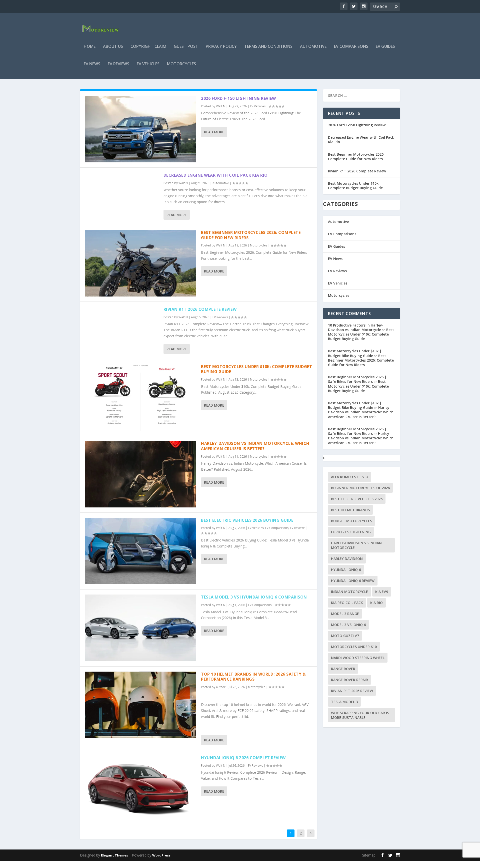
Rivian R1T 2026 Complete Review (200, 309)
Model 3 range (345, 613)
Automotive (313, 46)
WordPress (161, 855)
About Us (113, 46)
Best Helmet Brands (350, 509)
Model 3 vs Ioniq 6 (348, 624)
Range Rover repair (349, 679)
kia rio (376, 602)
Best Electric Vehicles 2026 (356, 498)
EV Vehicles (148, 64)
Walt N (220, 106)
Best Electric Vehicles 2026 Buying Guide (247, 520)
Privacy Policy (221, 46)
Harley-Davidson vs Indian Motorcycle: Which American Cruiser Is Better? (255, 446)
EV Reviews (118, 64)
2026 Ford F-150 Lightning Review (238, 98)
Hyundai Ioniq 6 (346, 569)
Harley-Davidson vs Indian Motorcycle (356, 545)
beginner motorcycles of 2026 (360, 487)
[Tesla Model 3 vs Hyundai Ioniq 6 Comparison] (140, 628)
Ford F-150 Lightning (351, 531)
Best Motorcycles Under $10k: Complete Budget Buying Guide (256, 369)
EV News (92, 64)
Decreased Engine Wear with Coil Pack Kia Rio (216, 175)
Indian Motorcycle (349, 591)
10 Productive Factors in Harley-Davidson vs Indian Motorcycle (356, 327)
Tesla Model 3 (344, 701)
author (221, 687)
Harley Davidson (347, 558)
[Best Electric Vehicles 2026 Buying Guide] (140, 551)
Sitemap (369, 855)
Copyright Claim (148, 46)
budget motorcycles (351, 520)
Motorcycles (181, 64)
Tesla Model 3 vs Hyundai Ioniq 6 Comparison (254, 597)
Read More (214, 132)
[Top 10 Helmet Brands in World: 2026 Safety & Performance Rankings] (140, 705)
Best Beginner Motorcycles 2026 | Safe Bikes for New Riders (357, 379)
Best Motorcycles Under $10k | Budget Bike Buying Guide (355, 353)
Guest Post (186, 46)
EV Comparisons (351, 46)
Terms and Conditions (268, 46)
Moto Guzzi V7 (345, 635)
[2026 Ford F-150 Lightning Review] (140, 129)
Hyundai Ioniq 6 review (352, 580)
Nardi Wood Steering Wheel (357, 657)
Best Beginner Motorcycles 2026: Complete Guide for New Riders (250, 235)
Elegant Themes (114, 855)
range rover (343, 668)
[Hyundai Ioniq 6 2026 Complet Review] (140, 788)
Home (90, 46)
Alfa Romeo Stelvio (349, 476)
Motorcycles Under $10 (354, 646)
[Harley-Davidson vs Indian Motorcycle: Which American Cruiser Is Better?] (140, 474)
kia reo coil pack (347, 602)
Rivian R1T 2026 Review (352, 690)
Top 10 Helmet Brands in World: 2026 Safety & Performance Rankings (253, 676)
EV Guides (385, 46)
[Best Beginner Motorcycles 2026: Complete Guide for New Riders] (140, 263)
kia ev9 (381, 591)
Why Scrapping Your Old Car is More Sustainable (360, 715)
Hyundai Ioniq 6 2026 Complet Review (243, 757)
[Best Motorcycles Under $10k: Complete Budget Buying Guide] (140, 397)
